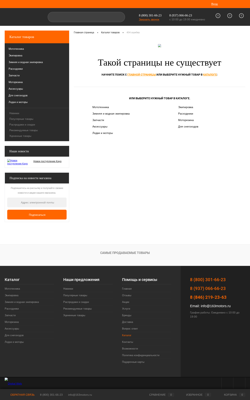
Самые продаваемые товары (125, 253)
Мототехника (100, 107)
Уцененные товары (20, 136)
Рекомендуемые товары (23, 130)
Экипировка (185, 107)
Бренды (126, 315)
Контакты (127, 341)
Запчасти (98, 120)
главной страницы (141, 74)
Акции (125, 302)
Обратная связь (22, 394)
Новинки (14, 113)
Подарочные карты (133, 361)
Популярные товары (21, 118)
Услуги (126, 308)
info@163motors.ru (216, 306)
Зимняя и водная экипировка (111, 113)
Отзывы (126, 295)
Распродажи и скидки (22, 124)
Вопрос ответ (130, 328)
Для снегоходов (188, 126)
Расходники (185, 113)
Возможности (130, 348)
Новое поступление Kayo (47, 161)
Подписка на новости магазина (30, 178)
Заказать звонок (149, 19)
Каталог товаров (21, 37)
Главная (127, 288)
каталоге (210, 74)
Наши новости (19, 151)
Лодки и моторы (102, 133)
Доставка (127, 322)
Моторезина (186, 120)
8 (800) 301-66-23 (150, 15)
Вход (214, 3)
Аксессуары (99, 126)
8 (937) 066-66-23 (208, 288)
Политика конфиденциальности (140, 355)
